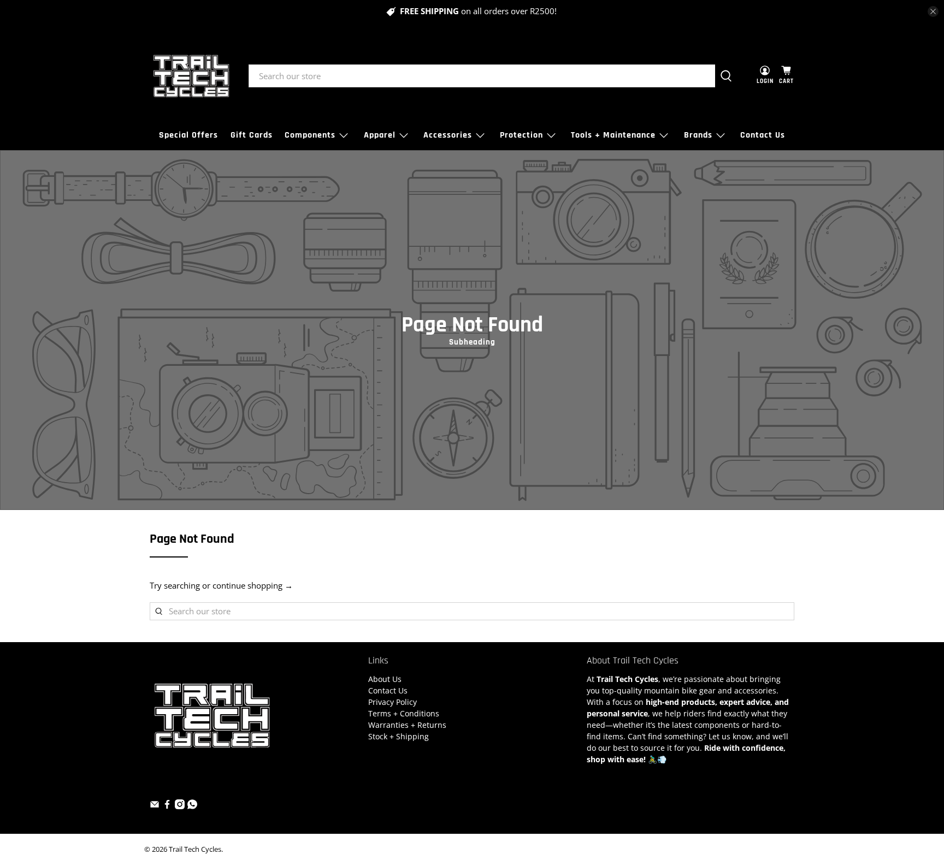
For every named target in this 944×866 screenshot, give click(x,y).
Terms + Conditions (403, 713)
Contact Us (762, 135)
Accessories (447, 135)
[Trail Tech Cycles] (191, 76)
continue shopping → (253, 585)
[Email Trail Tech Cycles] (155, 806)
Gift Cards (252, 135)
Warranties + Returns (407, 725)
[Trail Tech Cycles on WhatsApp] (192, 806)
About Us (385, 679)
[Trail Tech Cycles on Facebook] (167, 806)
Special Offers (188, 135)
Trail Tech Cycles (195, 849)
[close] (933, 11)
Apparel (380, 135)
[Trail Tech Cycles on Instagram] (180, 806)
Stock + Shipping (398, 736)
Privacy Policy (392, 702)
